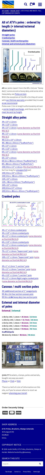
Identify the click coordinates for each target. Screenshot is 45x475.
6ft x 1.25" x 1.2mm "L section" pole (17, 275)
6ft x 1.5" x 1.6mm (9, 152)
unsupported (21, 170)
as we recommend (9, 103)
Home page (36, 471)
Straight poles (8, 35)
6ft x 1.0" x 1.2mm (9, 146)
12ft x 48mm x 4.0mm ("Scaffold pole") (18, 182)
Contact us (17, 471)
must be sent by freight (12, 112)
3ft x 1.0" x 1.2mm (9, 121)
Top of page (8, 471)
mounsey (27, 452)
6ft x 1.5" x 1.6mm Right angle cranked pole (20, 278)
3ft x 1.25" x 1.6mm (10, 124)
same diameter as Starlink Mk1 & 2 (17, 281)
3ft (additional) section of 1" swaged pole (19, 291)
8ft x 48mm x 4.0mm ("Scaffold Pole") (17, 164)
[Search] (25, 4)
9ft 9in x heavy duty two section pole (19, 297)
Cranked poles (8, 38)
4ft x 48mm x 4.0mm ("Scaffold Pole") (17, 143)
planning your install (18, 393)
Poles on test (20, 94)
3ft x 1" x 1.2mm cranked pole (14, 230)
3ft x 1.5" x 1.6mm (9, 127)
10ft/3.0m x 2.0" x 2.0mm (12, 173)
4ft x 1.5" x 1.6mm (9, 134)
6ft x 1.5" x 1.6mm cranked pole (15, 245)
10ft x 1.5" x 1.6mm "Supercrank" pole (18, 257)
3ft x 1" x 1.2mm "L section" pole (15, 266)
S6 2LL (4, 438)
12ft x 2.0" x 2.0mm (10, 179)
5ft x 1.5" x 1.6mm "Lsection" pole (16, 269)
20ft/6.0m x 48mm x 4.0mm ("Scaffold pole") (20, 191)
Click (12, 381)
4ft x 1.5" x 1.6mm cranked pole (15, 236)
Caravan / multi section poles (15, 41)
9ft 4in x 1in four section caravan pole (17, 294)
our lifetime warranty (15, 100)
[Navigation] (40, 4)
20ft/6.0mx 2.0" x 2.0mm (12, 188)
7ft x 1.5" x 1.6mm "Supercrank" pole (17, 251)
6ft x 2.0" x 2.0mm (9, 158)
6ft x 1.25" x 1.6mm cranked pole (15, 242)
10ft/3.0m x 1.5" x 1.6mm (12, 167)
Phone (5, 381)
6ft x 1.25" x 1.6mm (10, 149)
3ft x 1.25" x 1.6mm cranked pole (15, 233)
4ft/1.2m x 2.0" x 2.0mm (11, 140)
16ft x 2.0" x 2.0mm (10, 185)
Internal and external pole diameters (18, 44)
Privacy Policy (27, 471)
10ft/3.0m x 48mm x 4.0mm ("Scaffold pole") (21, 176)
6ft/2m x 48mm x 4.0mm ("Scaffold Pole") (19, 161)
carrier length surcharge (13, 109)
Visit (19, 381)
